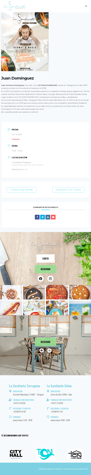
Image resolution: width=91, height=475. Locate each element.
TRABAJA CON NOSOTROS (23, 399)
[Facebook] (41, 279)
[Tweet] (42, 217)
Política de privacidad (46, 468)
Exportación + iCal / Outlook (68, 190)
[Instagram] (50, 279)
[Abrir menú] (86, 6)
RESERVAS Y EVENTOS (22, 408)
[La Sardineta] (15, 6)
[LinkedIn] (48, 217)
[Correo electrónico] (53, 217)
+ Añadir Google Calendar (21, 190)
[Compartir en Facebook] (37, 217)
